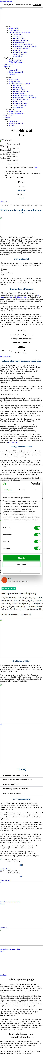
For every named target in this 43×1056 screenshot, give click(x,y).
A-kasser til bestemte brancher (19, 32)
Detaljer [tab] (22, 490)
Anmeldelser (8, 64)
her (36, 168)
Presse (2, 904)
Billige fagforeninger (16, 62)
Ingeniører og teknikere (21, 40)
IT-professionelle (19, 42)
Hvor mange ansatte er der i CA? (15, 789)
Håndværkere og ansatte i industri (25, 46)
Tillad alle (21, 558)
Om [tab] (35, 490)
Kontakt (11, 74)
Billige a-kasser (14, 30)
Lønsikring (4, 906)
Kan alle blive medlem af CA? (14, 793)
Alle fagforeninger (15, 60)
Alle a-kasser (13, 28)
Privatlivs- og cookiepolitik (10, 902)
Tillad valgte (21, 564)
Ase (11, 297)
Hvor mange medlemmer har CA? (16, 775)
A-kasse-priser (5, 910)
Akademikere (18, 56)
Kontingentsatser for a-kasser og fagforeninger (18, 908)
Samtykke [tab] (8, 490)
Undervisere (17, 50)
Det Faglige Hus (21, 297)
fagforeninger (13, 442)
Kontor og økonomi (20, 52)
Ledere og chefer (19, 38)
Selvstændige (17, 36)
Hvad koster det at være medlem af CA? (18, 780)
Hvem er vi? (13, 70)
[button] (21, 775)
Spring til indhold (6, 1)
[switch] (37, 534)
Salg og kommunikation (21, 48)
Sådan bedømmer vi (16, 72)
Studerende (17, 34)
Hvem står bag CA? (10, 784)
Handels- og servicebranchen (23, 44)
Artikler (7, 66)
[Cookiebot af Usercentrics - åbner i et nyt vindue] (30, 483)
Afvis (21, 571)
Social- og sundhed (20, 54)
